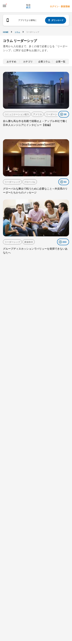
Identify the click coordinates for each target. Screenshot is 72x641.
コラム (17, 32)
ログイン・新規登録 (60, 6)
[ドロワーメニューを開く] (4, 6)
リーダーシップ (53, 114)
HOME (5, 32)
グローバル (29, 181)
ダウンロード (57, 20)
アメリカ (37, 114)
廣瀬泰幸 (28, 241)
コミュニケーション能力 (17, 114)
